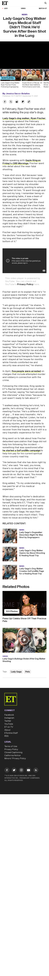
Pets (27, 672)
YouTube (8, 724)
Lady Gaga (16, 672)
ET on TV (8, 727)
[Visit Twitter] (14, 770)
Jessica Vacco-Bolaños (18, 93)
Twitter (7, 720)
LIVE (6, 8)
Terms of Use (10, 746)
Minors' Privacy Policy (15, 758)
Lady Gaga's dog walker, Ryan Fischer (24, 118)
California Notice (12, 755)
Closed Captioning (13, 752)
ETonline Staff (11, 733)
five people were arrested (26, 371)
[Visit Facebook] (6, 770)
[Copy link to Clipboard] (29, 102)
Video (23, 8)
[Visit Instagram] (21, 770)
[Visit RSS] (35, 770)
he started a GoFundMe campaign (21, 450)
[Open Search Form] (45, 3)
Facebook (9, 714)
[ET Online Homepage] (5, 3)
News (24, 14)
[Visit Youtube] (28, 770)
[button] (24, 640)
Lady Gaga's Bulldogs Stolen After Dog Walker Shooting (24, 660)
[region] (24, 55)
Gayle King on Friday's (22, 162)
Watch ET (43, 8)
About (7, 730)
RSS (6, 736)
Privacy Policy (25, 284)
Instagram (9, 717)
